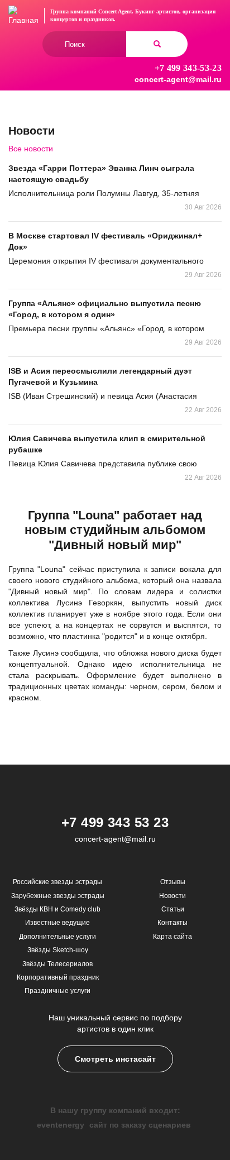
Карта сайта (172, 937)
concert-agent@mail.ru (178, 79)
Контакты (172, 923)
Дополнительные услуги (57, 937)
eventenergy (60, 1124)
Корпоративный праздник (58, 977)
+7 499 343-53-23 (188, 68)
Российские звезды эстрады (57, 882)
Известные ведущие (57, 923)
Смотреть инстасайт (115, 1058)
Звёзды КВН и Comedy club (57, 909)
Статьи (172, 909)
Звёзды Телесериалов (57, 964)
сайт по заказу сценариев (140, 1124)
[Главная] (23, 16)
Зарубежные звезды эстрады (57, 896)
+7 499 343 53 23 (115, 822)
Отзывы (172, 882)
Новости (172, 896)
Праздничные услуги (57, 991)
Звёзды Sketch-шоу (57, 950)
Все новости (30, 148)
